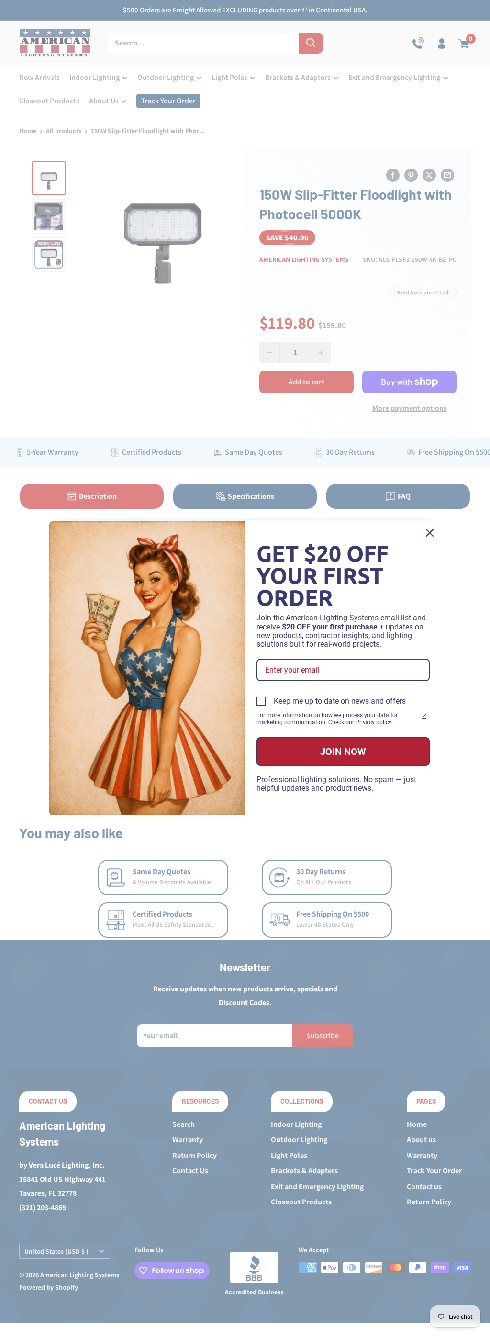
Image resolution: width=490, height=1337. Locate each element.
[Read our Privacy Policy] (424, 716)
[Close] (429, 532)
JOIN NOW (343, 751)
